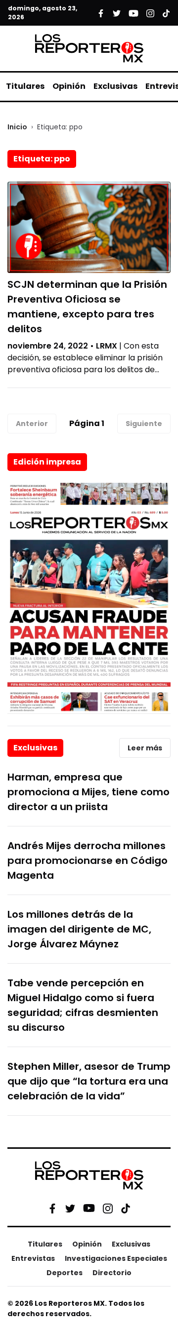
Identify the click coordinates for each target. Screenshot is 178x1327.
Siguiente (144, 424)
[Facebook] (52, 1208)
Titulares (25, 86)
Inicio (17, 127)
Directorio (112, 1273)
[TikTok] (126, 1208)
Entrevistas (33, 1258)
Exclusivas (115, 86)
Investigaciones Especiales (116, 1258)
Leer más (145, 748)
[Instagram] (108, 1208)
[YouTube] (89, 1208)
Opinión (69, 86)
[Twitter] (70, 1208)
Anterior (32, 424)
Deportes (64, 1273)
